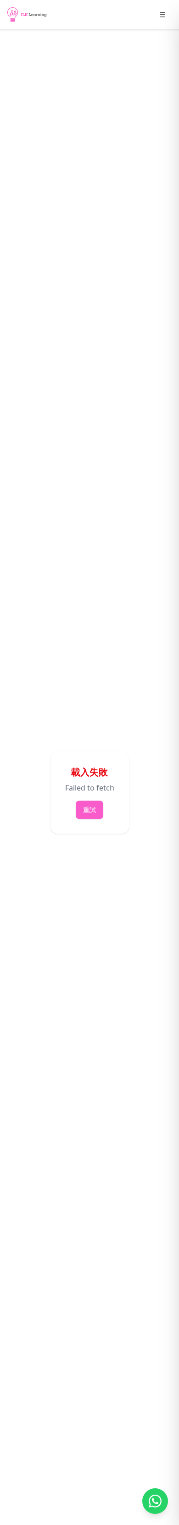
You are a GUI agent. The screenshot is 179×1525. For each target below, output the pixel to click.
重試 (89, 809)
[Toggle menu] (162, 15)
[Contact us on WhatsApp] (155, 1501)
